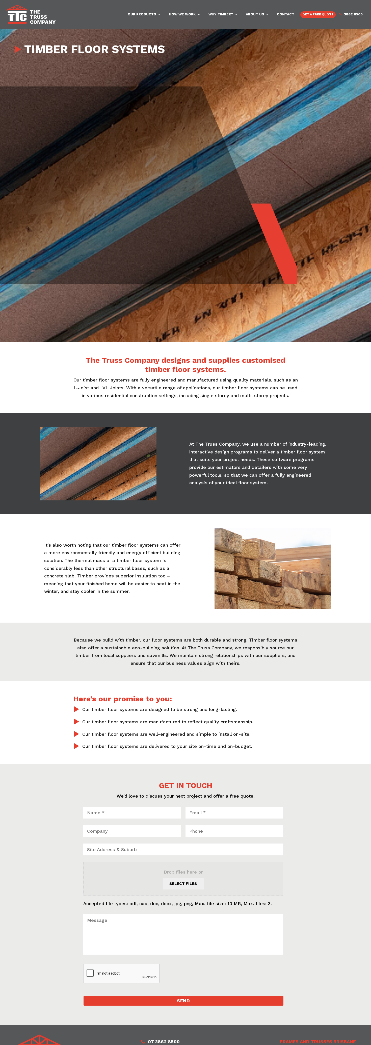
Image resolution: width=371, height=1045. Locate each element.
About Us (255, 14)
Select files (183, 883)
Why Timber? (220, 14)
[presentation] (121, 973)
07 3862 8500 (164, 1041)
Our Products (142, 14)
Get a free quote (318, 14)
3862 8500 (353, 14)
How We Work (182, 14)
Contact (285, 14)
